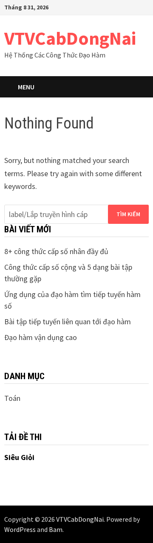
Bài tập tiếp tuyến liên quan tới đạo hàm (67, 321)
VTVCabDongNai (70, 38)
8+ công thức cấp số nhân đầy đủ (56, 251)
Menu (26, 87)
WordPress (20, 529)
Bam (55, 529)
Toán (12, 398)
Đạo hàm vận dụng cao (40, 337)
